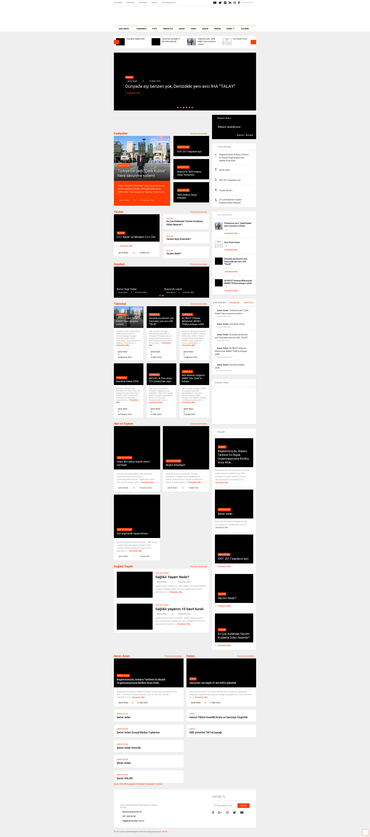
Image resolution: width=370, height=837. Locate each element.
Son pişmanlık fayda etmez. (132, 533)
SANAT (182, 29)
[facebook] (239, 2)
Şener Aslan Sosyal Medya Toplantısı (138, 732)
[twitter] (220, 2)
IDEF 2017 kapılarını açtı (189, 151)
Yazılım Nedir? (173, 253)
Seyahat (119, 264)
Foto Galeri (143, 3)
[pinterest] (225, 2)
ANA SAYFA (124, 29)
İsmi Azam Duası (240, 39)
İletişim (154, 3)
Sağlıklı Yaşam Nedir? (172, 577)
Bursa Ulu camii (125, 289)
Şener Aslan (224, 509)
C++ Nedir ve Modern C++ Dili (136, 237)
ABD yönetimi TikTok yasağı (205, 732)
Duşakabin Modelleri (136, 784)
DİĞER (229, 29)
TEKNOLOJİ (168, 29)
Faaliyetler (121, 133)
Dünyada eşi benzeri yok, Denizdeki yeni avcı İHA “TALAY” (161, 321)
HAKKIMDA (141, 29)
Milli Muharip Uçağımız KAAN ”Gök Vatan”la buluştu (193, 378)
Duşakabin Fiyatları (153, 784)
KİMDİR (217, 29)
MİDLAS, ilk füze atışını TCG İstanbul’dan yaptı (160, 380)
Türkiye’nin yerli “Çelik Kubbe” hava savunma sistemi (206, 41)
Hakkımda (130, 3)
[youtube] (215, 2)
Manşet (129, 77)
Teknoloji (120, 304)
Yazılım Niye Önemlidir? (178, 239)
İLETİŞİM (245, 29)
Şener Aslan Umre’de (129, 747)
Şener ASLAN (125, 778)
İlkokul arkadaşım (175, 464)
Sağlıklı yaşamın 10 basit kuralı (179, 609)
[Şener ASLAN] (185, 21)
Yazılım (118, 212)
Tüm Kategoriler (168, 3)
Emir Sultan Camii (174, 289)
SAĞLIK (205, 29)
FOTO (154, 29)
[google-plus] (220, 812)
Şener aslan (225, 513)
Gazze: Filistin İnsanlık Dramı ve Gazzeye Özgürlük (218, 717)
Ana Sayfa (118, 3)
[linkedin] (230, 2)
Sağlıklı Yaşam (123, 566)
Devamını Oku (133, 93)
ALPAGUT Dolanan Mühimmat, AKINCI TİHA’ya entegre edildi (183, 86)
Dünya (190, 656)
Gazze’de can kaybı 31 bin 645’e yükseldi (171, 40)
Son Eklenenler (225, 215)
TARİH (193, 29)
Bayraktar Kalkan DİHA (136, 39)
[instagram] (234, 2)
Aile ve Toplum (123, 423)
